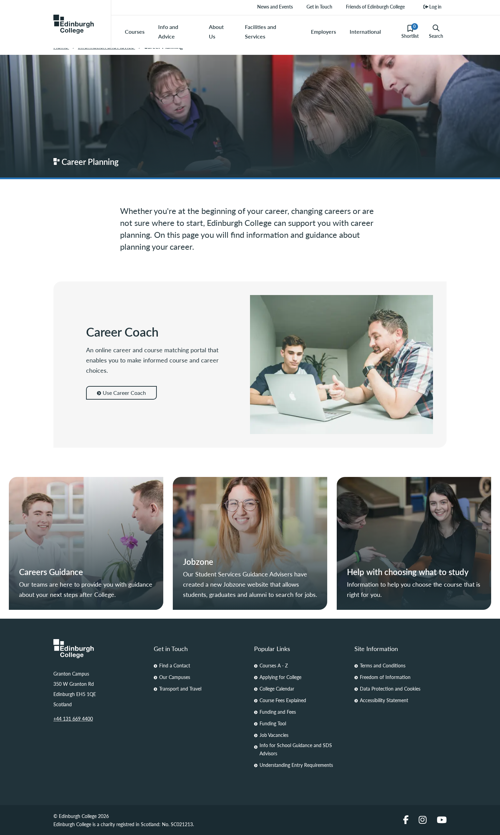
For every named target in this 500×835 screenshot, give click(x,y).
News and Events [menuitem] (275, 6)
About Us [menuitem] (216, 31)
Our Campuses (174, 677)
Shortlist (410, 31)
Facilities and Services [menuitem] (260, 31)
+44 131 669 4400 (73, 718)
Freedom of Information (385, 677)
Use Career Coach (124, 393)
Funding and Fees (278, 711)
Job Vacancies (274, 734)
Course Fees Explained (283, 700)
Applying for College (280, 677)
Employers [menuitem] (323, 31)
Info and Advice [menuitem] (168, 31)
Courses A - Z (274, 665)
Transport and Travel (180, 688)
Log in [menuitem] (434, 6)
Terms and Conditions (382, 665)
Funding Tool (273, 723)
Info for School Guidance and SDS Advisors (296, 749)
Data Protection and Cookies (390, 688)
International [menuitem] (365, 31)
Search (436, 35)
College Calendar (277, 688)
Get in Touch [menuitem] (319, 6)
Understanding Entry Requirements (296, 764)
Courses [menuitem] (135, 31)
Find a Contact (174, 665)
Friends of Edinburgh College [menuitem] (375, 6)
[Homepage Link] (99, 648)
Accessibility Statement (384, 700)
